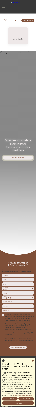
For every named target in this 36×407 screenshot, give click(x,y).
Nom (4, 279)
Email (4, 284)
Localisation (5, 296)
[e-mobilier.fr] (22, 7)
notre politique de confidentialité (22, 395)
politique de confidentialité (13, 342)
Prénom (5, 275)
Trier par (5, 19)
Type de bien (5, 292)
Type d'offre (5, 287)
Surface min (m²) (8, 306)
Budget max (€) (8, 301)
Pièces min (6, 310)
